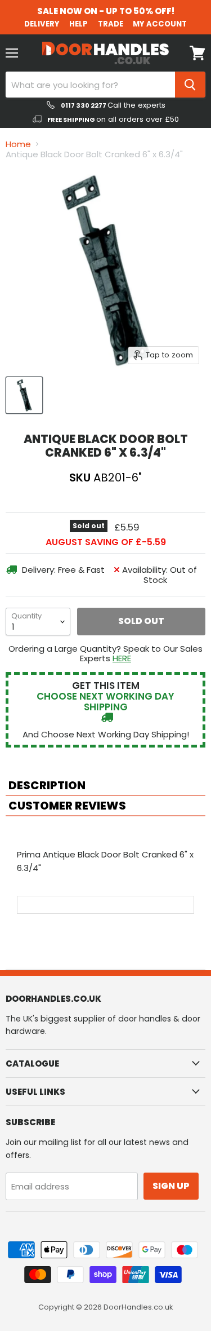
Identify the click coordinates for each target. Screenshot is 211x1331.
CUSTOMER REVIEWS (67, 805)
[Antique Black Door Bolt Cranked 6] (24, 395)
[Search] (190, 85)
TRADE (110, 24)
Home (18, 144)
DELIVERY (42, 24)
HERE (122, 658)
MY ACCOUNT (160, 24)
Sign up (171, 1185)
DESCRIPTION (47, 785)
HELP (78, 24)
